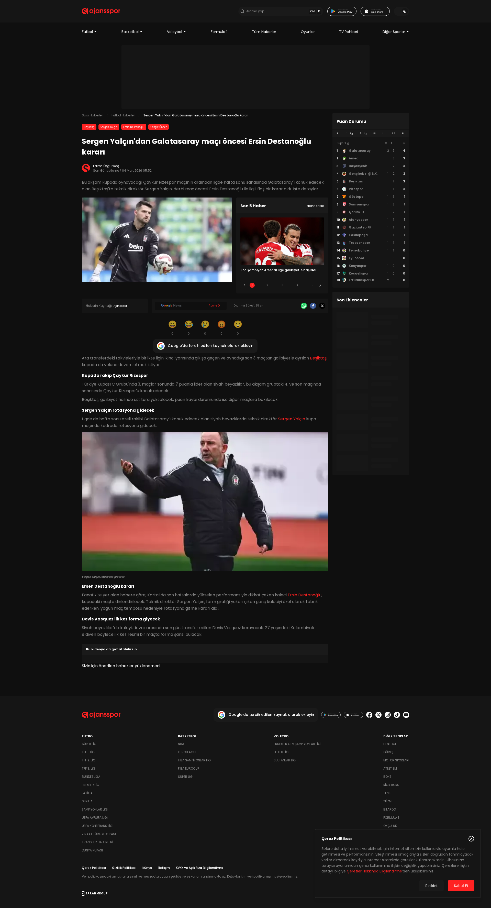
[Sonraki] (320, 285)
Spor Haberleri (92, 115)
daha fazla (315, 206)
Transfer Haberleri (97, 842)
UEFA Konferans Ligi (97, 826)
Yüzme (388, 801)
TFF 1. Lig (88, 752)
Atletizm (390, 768)
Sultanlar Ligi (285, 760)
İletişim (164, 868)
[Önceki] (244, 285)
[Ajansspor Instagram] (388, 715)
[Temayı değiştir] (401, 11)
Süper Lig (89, 744)
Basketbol (130, 31)
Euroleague (187, 752)
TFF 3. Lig (88, 768)
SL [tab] (338, 133)
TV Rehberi (348, 31)
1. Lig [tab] (350, 133)
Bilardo (389, 809)
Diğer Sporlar (394, 31)
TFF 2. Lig (88, 760)
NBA (181, 744)
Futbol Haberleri (123, 115)
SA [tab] (393, 133)
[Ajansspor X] (378, 715)
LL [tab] (384, 133)
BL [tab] (403, 133)
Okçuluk (390, 826)
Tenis (387, 793)
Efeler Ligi (281, 752)
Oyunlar (308, 31)
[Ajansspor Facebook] (369, 715)
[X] (322, 306)
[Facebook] (313, 306)
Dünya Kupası (92, 850)
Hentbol (389, 744)
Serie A (87, 801)
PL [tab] (374, 133)
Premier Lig (90, 785)
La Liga (87, 793)
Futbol (87, 31)
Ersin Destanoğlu (133, 127)
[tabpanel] (370, 211)
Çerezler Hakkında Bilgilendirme (374, 871)
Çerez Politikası (94, 868)
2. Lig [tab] (363, 133)
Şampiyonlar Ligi (95, 809)
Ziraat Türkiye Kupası (99, 834)
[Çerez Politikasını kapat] (471, 839)
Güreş (388, 752)
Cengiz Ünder (158, 127)
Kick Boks (391, 785)
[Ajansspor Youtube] (406, 715)
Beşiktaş (89, 127)
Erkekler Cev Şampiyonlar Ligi (297, 744)
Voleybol (174, 31)
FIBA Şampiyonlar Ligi (194, 760)
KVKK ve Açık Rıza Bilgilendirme (199, 868)
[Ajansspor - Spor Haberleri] (101, 11)
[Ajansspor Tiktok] (397, 715)
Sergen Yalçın (109, 127)
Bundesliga (91, 776)
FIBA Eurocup (188, 768)
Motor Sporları (396, 760)
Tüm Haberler (264, 31)
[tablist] (370, 133)
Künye (147, 868)
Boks (387, 776)
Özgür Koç (111, 166)
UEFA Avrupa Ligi (95, 817)
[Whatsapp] (304, 306)
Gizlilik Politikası (124, 868)
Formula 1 (219, 31)
